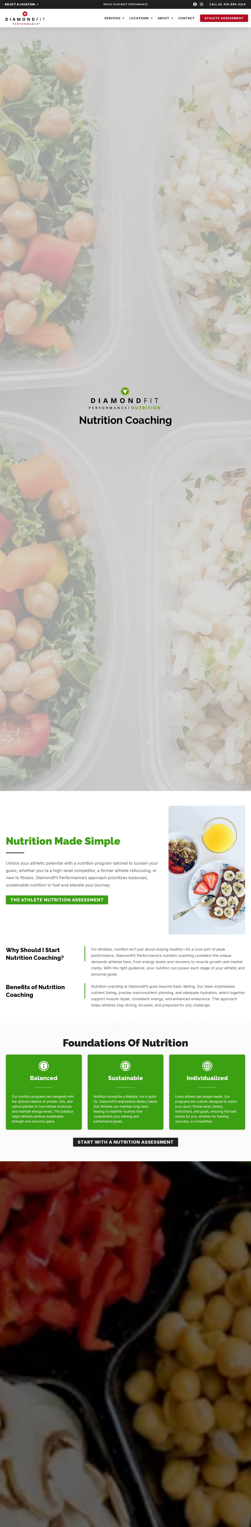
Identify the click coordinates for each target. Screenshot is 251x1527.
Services (112, 18)
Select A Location (20, 4)
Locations (139, 18)
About (163, 18)
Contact (186, 18)
